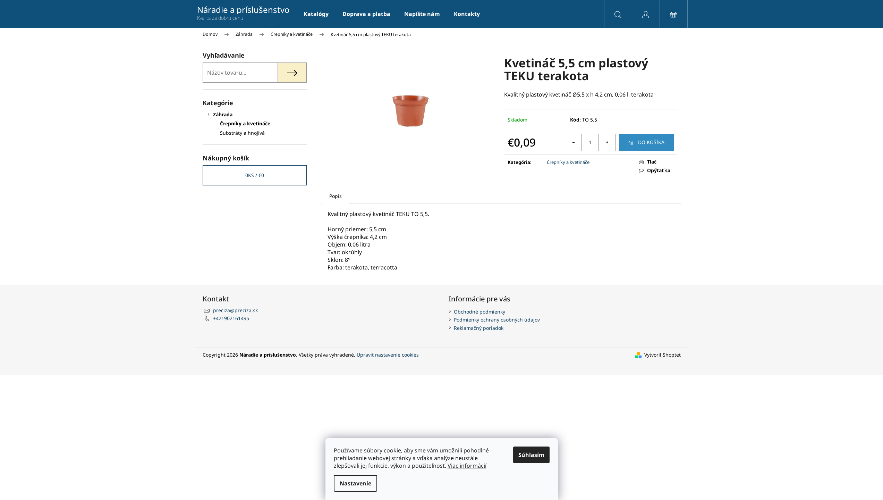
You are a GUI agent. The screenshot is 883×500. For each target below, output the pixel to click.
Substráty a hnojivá (242, 133)
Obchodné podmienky (479, 311)
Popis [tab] (335, 196)
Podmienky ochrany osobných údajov (497, 319)
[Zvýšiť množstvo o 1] (606, 142)
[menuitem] (316, 14)
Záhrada (222, 114)
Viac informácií (467, 465)
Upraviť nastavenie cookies (388, 354)
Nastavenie (355, 483)
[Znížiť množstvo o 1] (573, 142)
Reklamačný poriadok (478, 328)
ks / (254, 175)
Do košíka (651, 142)
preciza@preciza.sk (235, 310)
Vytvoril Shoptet (662, 354)
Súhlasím (531, 455)
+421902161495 (231, 318)
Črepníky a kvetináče (245, 123)
